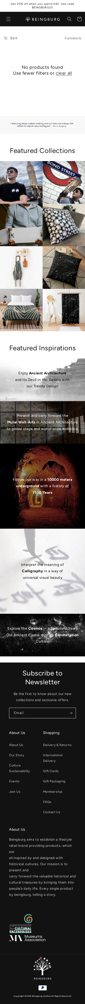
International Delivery (53, 758)
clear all (64, 73)
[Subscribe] (71, 713)
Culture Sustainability (19, 768)
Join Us (14, 792)
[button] (8, 19)
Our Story (16, 755)
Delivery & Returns (57, 745)
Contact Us (52, 812)
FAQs (47, 802)
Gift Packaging (54, 781)
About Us (16, 745)
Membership (52, 792)
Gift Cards (51, 771)
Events (14, 781)
